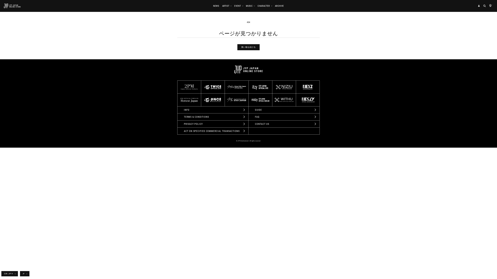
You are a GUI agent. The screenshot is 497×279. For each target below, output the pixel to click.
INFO (186, 110)
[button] (227, 6)
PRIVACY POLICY (193, 124)
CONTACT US (262, 124)
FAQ (257, 116)
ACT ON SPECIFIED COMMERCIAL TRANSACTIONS (212, 131)
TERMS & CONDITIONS (196, 116)
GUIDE (258, 110)
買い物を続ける (248, 47)
